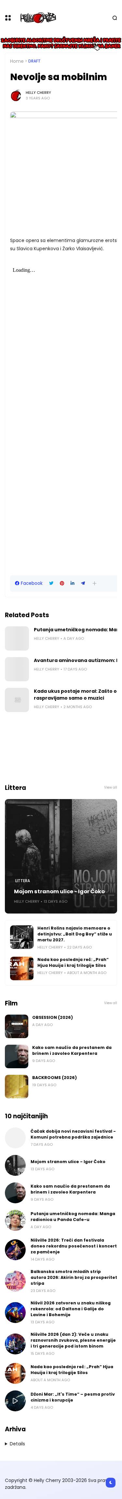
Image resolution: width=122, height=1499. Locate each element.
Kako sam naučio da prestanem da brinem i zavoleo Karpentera (72, 1050)
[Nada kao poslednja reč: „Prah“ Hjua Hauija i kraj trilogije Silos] (22, 968)
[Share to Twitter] (51, 583)
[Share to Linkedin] (73, 583)
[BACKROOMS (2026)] (16, 1086)
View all (110, 787)
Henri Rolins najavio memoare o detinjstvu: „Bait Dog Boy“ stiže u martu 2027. (74, 934)
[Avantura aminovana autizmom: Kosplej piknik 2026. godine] (17, 669)
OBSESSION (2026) (52, 1017)
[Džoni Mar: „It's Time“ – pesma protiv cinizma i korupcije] (15, 1400)
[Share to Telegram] (83, 583)
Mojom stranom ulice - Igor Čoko (59, 891)
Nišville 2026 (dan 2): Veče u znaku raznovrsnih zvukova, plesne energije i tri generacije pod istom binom (73, 1340)
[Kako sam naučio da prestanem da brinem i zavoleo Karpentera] (16, 1056)
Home (17, 61)
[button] (94, 583)
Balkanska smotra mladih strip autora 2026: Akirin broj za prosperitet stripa (74, 1277)
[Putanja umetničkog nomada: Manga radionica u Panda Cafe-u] (17, 638)
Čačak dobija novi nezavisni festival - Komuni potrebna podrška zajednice (73, 1134)
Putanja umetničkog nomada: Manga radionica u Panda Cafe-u (73, 1216)
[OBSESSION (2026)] (16, 1026)
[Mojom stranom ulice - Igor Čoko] (61, 856)
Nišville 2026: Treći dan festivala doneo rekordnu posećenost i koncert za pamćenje (74, 1246)
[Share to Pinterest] (62, 583)
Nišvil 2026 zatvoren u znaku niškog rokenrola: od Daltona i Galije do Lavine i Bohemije (71, 1308)
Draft (34, 61)
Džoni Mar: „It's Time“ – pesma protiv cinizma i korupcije (73, 1397)
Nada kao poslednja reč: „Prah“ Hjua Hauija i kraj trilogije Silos (73, 962)
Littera (22, 880)
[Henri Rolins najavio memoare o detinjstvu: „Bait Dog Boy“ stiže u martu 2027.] (22, 937)
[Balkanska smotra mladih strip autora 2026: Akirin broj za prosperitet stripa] (15, 1281)
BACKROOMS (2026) (54, 1077)
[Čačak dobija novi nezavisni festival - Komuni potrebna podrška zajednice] (15, 1137)
